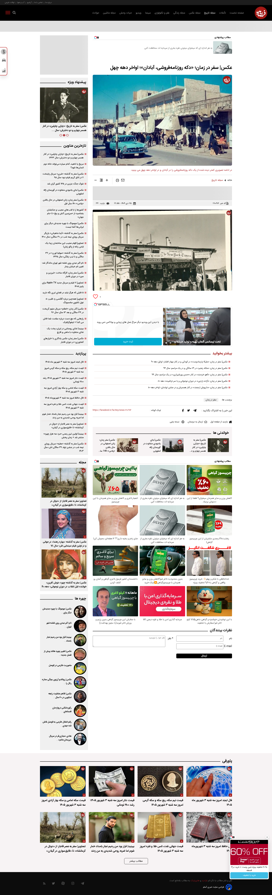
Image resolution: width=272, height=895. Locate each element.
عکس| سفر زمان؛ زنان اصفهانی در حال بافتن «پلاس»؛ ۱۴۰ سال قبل (64, 128)
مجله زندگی (179, 13)
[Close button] (267, 837)
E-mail (228, 646)
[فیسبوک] (183, 411)
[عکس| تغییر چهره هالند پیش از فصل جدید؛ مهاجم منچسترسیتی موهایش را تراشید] (80, 654)
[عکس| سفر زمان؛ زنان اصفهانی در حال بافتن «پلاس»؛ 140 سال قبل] (127, 445)
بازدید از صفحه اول (219, 422)
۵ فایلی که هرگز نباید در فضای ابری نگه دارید (63, 293)
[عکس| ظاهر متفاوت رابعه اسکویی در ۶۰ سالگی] (80, 696)
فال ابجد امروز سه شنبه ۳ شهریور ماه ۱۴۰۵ (64, 362)
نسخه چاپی (174, 422)
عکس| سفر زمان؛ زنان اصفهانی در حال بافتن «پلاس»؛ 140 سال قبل (107, 447)
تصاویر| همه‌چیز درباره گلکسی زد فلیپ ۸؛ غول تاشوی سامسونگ (65, 300)
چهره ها (80, 599)
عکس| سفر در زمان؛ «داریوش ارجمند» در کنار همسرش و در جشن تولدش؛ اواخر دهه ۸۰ (188, 388)
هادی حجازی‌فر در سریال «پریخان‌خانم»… (60, 738)
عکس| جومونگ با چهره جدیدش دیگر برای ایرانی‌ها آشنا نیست (64, 225)
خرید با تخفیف (249, 875)
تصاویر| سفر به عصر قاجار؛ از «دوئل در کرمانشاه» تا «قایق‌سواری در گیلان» (66, 425)
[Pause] (166, 343)
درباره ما (48, 2)
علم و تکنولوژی (162, 13)
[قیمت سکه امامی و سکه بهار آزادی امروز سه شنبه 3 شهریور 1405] (63, 781)
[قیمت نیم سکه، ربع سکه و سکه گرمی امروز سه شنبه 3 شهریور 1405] (160, 781)
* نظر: (170, 638)
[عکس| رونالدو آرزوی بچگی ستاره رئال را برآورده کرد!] (80, 682)
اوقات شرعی (9, 2)
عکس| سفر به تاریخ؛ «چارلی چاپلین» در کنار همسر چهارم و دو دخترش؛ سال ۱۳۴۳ (63, 156)
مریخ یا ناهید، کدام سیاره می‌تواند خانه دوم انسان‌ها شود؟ (64, 165)
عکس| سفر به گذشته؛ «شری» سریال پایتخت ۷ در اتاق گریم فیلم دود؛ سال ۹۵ (63, 175)
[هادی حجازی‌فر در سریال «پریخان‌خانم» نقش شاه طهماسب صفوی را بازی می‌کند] (80, 739)
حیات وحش (125, 13)
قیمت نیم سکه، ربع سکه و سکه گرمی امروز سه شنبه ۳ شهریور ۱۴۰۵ (64, 370)
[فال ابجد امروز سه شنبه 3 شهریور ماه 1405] (209, 781)
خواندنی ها (221, 433)
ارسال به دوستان (195, 422)
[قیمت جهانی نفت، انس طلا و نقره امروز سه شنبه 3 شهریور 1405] (160, 827)
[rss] (44, 884)
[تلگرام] (194, 411)
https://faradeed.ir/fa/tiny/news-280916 (112, 410)
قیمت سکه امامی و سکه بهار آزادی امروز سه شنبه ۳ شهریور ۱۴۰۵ (64, 389)
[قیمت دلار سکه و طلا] (4, 53)
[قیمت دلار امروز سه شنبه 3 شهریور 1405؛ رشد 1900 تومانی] (111, 781)
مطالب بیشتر (136, 861)
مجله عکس (194, 13)
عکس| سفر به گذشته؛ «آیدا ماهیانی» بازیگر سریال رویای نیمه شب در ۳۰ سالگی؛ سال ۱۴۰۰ (63, 235)
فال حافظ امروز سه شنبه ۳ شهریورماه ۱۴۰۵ (64, 398)
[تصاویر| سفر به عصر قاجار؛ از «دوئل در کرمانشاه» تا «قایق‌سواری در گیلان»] (64, 483)
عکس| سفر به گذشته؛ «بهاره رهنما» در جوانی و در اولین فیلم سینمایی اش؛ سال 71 (64, 544)
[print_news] (117, 181)
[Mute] (171, 343)
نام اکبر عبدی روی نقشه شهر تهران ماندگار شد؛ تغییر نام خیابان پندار (63, 264)
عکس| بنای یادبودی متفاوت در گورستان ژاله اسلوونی (152, 445)
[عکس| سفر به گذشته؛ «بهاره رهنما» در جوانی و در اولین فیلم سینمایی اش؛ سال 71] (64, 523)
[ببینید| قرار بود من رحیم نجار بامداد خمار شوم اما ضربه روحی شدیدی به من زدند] (80, 640)
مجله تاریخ (209, 13)
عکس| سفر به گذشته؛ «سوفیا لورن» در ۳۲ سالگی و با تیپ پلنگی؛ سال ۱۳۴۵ (64, 255)
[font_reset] (101, 180)
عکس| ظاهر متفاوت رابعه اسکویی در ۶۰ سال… (59, 695)
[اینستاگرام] (73, 884)
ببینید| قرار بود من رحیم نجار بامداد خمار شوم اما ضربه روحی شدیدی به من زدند (63, 416)
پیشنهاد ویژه (77, 82)
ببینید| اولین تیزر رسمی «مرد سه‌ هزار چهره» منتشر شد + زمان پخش (63, 435)
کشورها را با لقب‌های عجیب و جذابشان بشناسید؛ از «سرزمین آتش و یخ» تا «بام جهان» (65, 213)
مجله (82, 462)
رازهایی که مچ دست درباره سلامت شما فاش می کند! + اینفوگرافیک (63, 320)
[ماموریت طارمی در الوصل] (80, 668)
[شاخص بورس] (4, 71)
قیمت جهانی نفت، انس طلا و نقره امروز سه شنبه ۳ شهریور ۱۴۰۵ (64, 406)
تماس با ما (38, 2)
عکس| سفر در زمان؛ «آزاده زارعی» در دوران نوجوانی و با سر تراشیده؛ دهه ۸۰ (193, 381)
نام (230, 638)
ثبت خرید (128, 342)
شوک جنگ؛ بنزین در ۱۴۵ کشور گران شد (65, 184)
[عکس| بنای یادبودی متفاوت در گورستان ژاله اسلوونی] (173, 445)
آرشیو (29, 2)
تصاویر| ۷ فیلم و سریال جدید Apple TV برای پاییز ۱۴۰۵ (63, 284)
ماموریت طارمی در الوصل (60, 665)
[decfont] (95, 180)
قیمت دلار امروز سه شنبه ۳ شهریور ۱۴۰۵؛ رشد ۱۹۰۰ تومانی (63, 380)
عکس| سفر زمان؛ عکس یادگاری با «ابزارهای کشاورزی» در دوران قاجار (63, 340)
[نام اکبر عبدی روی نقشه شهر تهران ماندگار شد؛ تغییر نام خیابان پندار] (80, 626)
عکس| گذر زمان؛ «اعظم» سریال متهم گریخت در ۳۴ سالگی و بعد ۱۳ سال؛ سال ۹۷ (63, 310)
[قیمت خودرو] (4, 61)
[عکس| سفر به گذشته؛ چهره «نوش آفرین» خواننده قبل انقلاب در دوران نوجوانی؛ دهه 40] (64, 564)
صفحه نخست (237, 13)
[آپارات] (63, 884)
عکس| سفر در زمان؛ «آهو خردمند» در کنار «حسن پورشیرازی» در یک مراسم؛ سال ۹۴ (190, 375)
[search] (14, 13)
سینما (148, 13)
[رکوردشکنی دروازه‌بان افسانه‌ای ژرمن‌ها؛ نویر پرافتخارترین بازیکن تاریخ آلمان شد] (80, 710)
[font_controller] (107, 180)
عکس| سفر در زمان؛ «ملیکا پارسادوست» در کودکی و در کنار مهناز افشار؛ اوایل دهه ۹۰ (189, 362)
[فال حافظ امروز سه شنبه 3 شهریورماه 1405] (209, 827)
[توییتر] (188, 411)
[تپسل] (95, 304)
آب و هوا (20, 2)
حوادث (95, 13)
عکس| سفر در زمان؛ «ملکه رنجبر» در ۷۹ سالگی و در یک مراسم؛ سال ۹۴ (195, 368)
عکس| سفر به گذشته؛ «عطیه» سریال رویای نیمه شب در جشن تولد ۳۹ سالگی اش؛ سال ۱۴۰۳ (64, 447)
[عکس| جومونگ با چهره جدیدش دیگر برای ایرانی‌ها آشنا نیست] (80, 612)
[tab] (67, 135)
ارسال (204, 656)
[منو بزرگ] (8, 13)
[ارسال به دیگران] (122, 181)
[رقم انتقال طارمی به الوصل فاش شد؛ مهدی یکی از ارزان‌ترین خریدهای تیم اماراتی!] (80, 725)
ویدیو (138, 13)
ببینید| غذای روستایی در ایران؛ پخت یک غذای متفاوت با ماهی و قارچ (65, 330)
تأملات (222, 13)
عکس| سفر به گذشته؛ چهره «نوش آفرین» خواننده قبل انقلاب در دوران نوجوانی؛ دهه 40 (64, 585)
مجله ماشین (109, 13)
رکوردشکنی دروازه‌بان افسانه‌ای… (61, 710)
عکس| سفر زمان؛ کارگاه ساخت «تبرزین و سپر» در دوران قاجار (65, 274)
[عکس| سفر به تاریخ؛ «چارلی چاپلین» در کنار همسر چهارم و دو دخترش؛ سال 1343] (218, 445)
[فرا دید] (261, 13)
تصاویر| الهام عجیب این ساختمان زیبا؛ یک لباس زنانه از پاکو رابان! (64, 245)
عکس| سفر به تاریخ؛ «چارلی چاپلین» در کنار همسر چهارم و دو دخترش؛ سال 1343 (198, 449)
